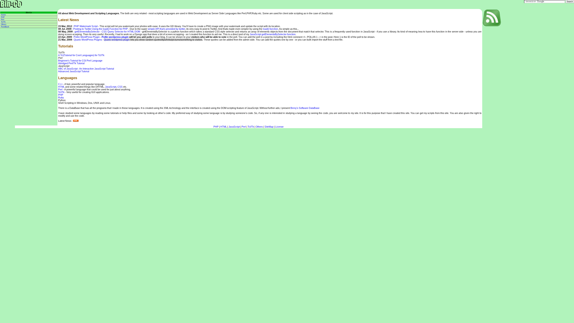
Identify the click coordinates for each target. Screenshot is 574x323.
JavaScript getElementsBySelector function (273, 34)
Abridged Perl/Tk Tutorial (71, 63)
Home (3, 15)
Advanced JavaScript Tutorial (73, 71)
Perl (60, 89)
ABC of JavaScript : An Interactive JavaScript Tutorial (86, 68)
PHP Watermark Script (86, 26)
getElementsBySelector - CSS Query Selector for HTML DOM (107, 31)
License (279, 126)
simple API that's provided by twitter (166, 29)
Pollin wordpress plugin (115, 37)
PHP (60, 95)
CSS (120, 87)
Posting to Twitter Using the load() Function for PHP (100, 29)
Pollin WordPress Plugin (87, 37)
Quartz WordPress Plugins (88, 39)
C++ (60, 84)
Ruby (61, 97)
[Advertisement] (494, 71)
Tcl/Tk (61, 92)
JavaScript (110, 87)
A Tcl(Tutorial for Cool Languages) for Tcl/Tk (81, 55)
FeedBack (5, 27)
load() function (270, 29)
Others (3, 24)
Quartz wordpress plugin (117, 39)
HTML (61, 87)
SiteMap (269, 126)
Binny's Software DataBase (304, 108)
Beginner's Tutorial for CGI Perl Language (80, 60)
